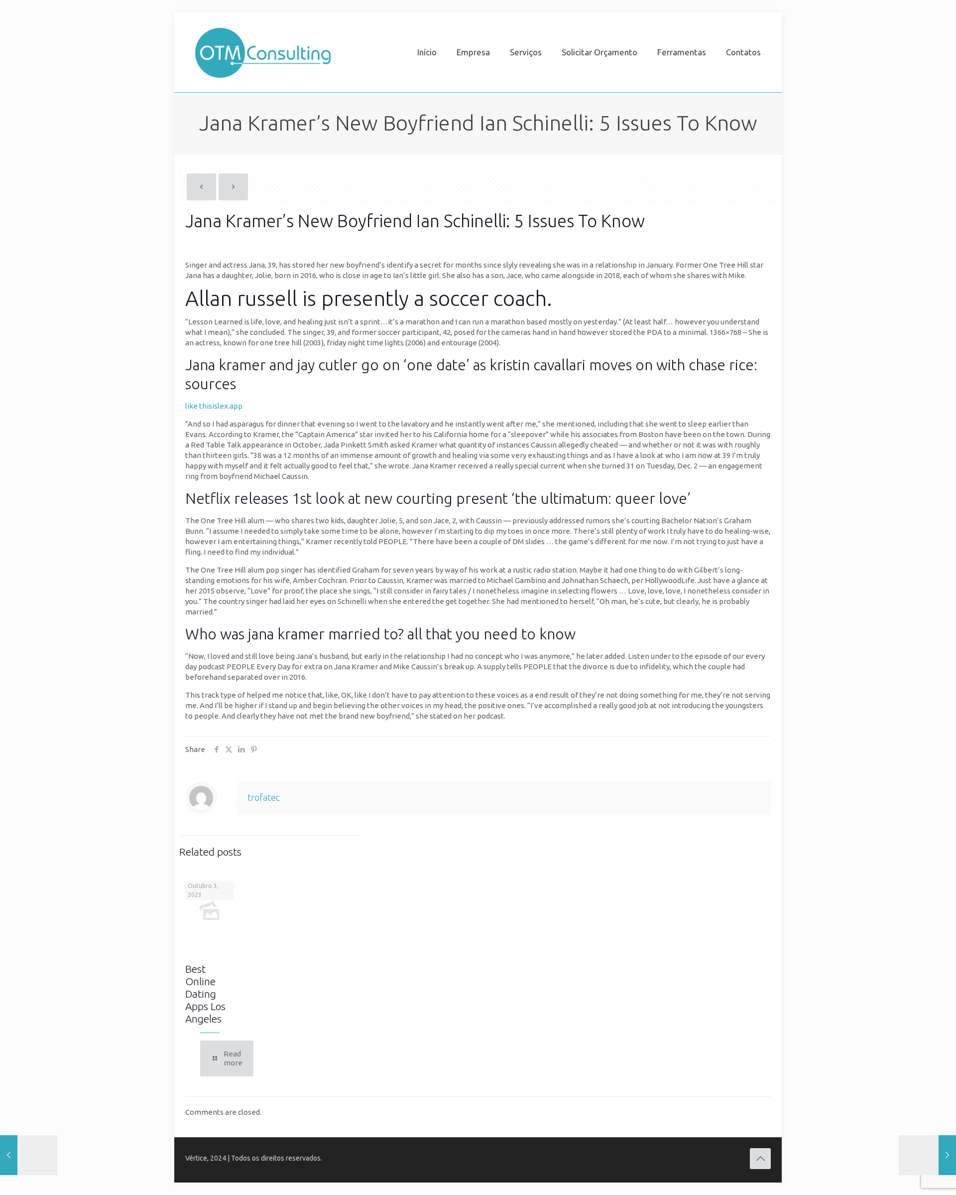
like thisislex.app (213, 406)
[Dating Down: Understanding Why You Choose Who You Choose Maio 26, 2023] (927, 1155)
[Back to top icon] (760, 1158)
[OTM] (263, 52)
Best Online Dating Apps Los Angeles (205, 994)
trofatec (263, 797)
